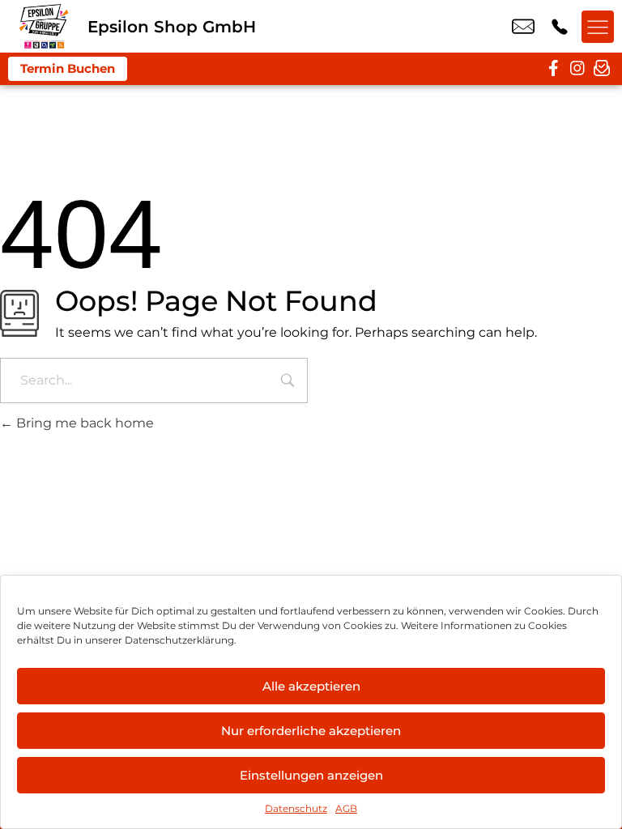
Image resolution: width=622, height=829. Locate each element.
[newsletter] (602, 69)
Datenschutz (296, 808)
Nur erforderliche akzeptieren (311, 730)
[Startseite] (43, 26)
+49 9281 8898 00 (559, 26)
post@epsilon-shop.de (523, 26)
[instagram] (577, 69)
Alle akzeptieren (311, 686)
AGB (346, 808)
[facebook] (553, 69)
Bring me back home (83, 423)
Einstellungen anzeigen (311, 775)
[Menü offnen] (598, 27)
